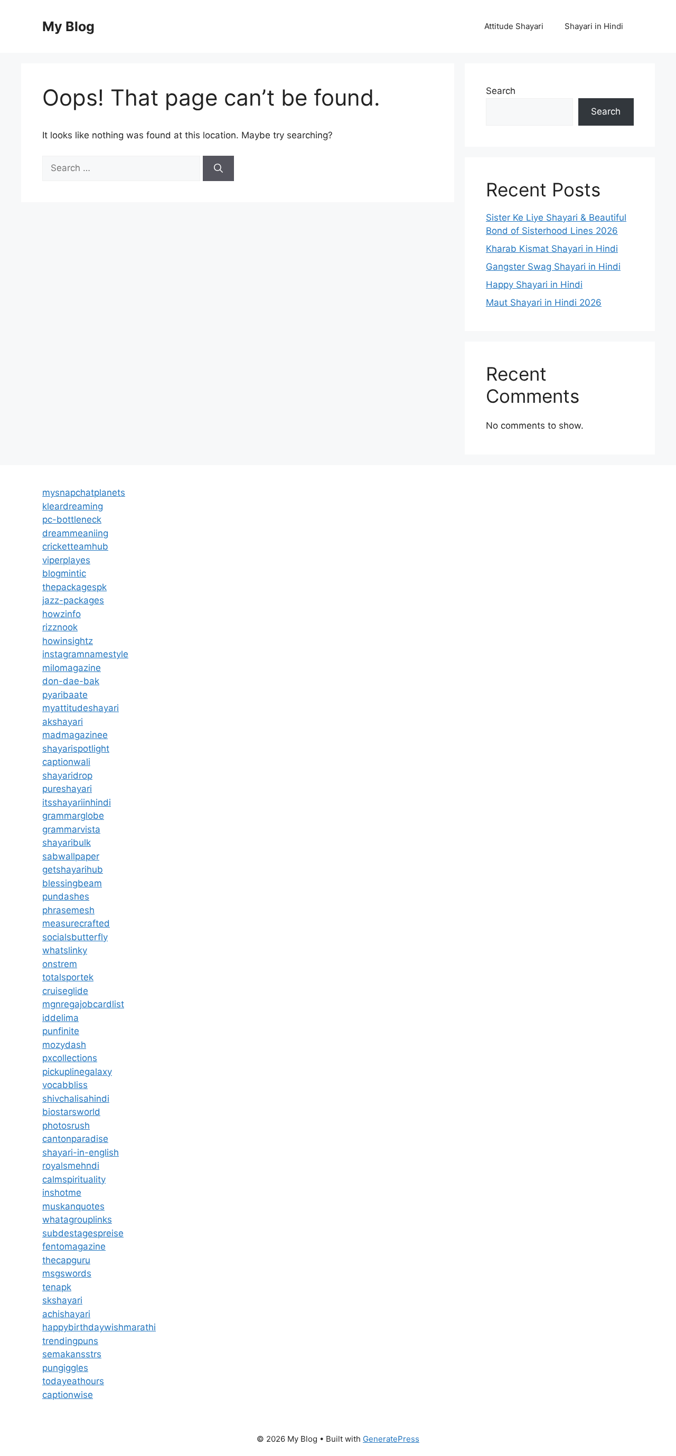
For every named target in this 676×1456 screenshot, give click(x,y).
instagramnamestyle (85, 654)
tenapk (56, 1287)
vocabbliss (65, 1085)
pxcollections (69, 1058)
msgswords (66, 1273)
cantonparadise (75, 1138)
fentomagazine (74, 1246)
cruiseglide (65, 991)
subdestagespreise (83, 1233)
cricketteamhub (75, 546)
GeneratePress (391, 1439)
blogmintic (64, 573)
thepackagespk (74, 587)
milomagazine (71, 668)
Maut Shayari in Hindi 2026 (544, 302)
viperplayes (66, 560)
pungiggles (65, 1368)
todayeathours (73, 1381)
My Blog (68, 26)
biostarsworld (71, 1112)
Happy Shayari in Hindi (534, 284)
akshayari (62, 721)
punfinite (60, 1031)
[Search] (218, 168)
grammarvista (71, 829)
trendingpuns (70, 1341)
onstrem (59, 964)
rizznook (60, 627)
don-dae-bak (70, 681)
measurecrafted (76, 923)
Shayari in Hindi (594, 26)
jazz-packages (73, 600)
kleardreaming (72, 506)
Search (500, 91)
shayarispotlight (75, 748)
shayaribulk (66, 842)
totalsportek (67, 977)
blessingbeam (72, 883)
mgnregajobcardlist (83, 1004)
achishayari (66, 1314)
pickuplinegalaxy (77, 1071)
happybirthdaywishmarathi (99, 1327)
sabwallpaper (70, 856)
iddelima (60, 1018)
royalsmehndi (70, 1165)
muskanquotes (73, 1206)
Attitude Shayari (513, 26)
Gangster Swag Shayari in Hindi (553, 266)
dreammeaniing (75, 533)
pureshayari (67, 788)
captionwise (67, 1394)
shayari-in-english (80, 1152)
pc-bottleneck (71, 519)
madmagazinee (75, 735)
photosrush (66, 1125)
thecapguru (66, 1260)
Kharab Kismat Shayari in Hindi (552, 248)
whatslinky (64, 950)
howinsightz (67, 641)
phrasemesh (68, 910)
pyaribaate (65, 694)
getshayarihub (72, 869)
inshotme (61, 1192)
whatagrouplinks (77, 1219)
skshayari (62, 1300)
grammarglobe (73, 815)
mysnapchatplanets (83, 492)
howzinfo (61, 614)
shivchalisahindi (75, 1098)
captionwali (66, 762)
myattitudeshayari (80, 708)
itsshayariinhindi (76, 802)
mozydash (64, 1044)
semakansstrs (71, 1354)
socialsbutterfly (75, 937)
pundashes (65, 896)
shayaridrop (67, 775)
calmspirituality (74, 1179)
